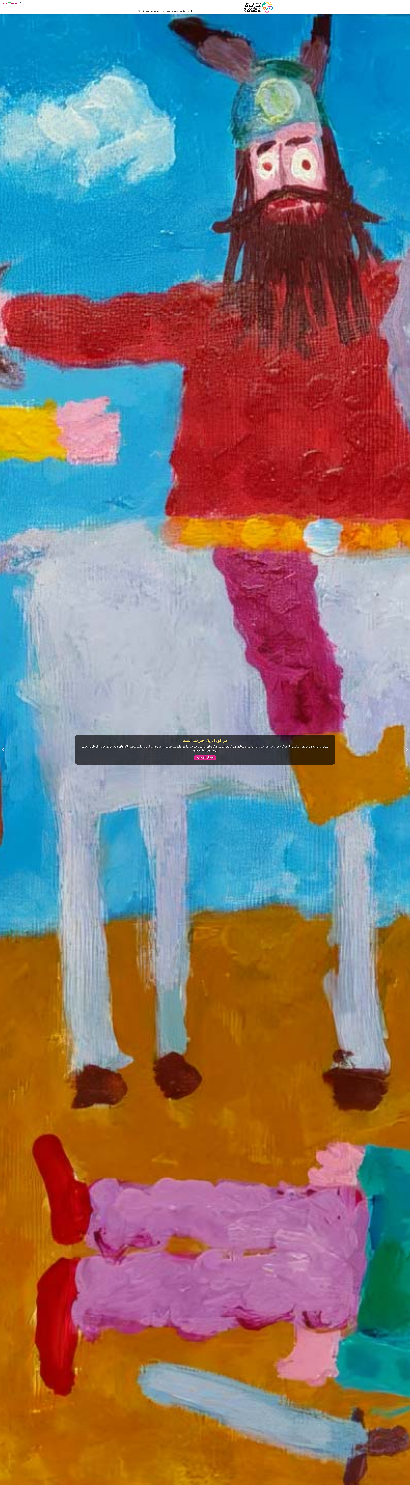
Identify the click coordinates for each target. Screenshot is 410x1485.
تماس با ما (166, 11)
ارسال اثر (145, 11)
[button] (407, 750)
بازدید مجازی (155, 11)
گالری (190, 11)
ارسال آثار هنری (205, 757)
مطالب (182, 11)
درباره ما (175, 11)
